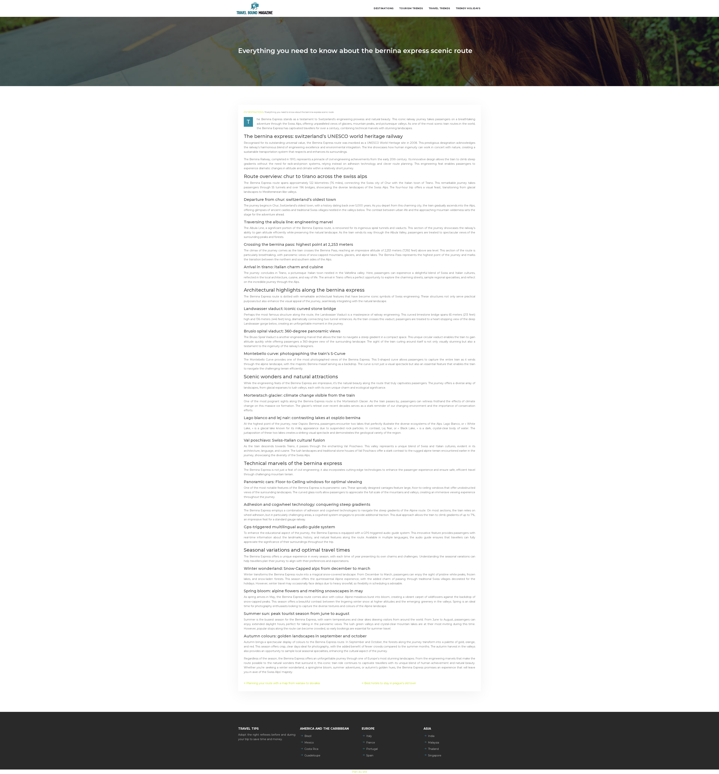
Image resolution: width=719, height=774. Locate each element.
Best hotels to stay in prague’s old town (390, 683)
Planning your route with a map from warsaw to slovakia (283, 683)
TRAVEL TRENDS (439, 8)
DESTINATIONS (384, 8)
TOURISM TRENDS (411, 8)
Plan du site (359, 771)
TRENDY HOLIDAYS (468, 8)
